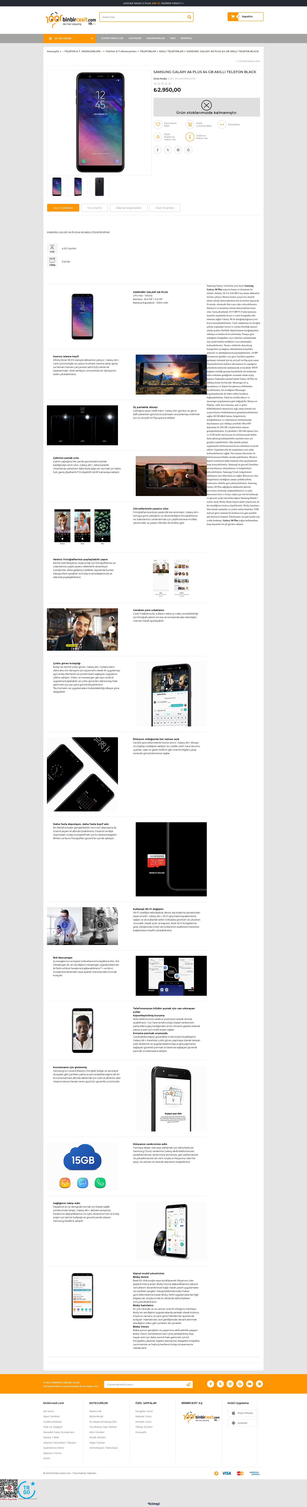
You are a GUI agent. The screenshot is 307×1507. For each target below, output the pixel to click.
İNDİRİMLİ (186, 38)
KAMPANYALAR (156, 38)
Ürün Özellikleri (63, 208)
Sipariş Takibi (51, 1437)
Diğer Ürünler (97, 1442)
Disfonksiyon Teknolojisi (103, 1447)
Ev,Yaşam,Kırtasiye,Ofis (103, 1421)
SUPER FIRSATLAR (112, 38)
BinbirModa (96, 1416)
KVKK (46, 1458)
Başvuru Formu (52, 1453)
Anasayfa (140, 1432)
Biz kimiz (48, 1411)
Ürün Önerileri (165, 208)
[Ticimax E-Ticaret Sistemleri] (153, 1504)
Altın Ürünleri (96, 1432)
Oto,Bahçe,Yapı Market (103, 1426)
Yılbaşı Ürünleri (143, 1426)
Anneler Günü (143, 1421)
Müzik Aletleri (97, 1437)
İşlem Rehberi (51, 1416)
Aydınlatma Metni (53, 1447)
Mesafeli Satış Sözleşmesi (58, 1432)
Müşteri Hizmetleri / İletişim (59, 1442)
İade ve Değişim (53, 1426)
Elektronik (95, 1411)
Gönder (188, 1384)
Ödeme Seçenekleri (128, 208)
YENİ (172, 38)
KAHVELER (135, 38)
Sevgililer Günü (144, 1411)
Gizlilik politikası (52, 1421)
